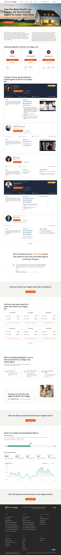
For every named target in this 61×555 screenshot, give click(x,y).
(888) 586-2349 (46, 1)
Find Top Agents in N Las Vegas (12, 322)
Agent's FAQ (7, 545)
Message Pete (17, 220)
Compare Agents (9, 22)
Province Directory (43, 524)
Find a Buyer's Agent (8, 516)
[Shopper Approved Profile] (51, 549)
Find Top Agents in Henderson (48, 322)
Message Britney (18, 162)
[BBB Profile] (54, 549)
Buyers (22, 1)
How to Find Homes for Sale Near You (11, 529)
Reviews (23, 547)
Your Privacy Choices (44, 552)
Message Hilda (49, 59)
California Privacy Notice (52, 552)
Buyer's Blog (7, 518)
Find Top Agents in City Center (48, 338)
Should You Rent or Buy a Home (10, 531)
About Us (24, 538)
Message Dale (12, 59)
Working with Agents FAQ (44, 518)
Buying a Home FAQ (8, 520)
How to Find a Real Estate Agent (10, 524)
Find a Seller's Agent (26, 516)
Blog (23, 542)
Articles (23, 545)
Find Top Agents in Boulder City (12, 338)
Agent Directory (42, 520)
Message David (18, 187)
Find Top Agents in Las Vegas (30, 322)
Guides (41, 516)
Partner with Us (7, 538)
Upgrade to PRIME (8, 540)
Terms (34, 552)
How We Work (42, 538)
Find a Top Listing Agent (30, 291)
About (35, 1)
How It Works (24, 549)
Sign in (55, 1)
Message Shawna (18, 130)
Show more (30, 243)
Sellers (26, 1)
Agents (31, 1)
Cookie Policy (28, 552)
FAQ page (41, 540)
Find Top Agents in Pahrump (30, 338)
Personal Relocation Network (10, 542)
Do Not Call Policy (38, 552)
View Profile (27, 130)
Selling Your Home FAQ (26, 520)
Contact (23, 540)
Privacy (32, 552)
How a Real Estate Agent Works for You (12, 527)
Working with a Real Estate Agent (11, 522)
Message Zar (31, 59)
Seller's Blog (24, 518)
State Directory (42, 522)
